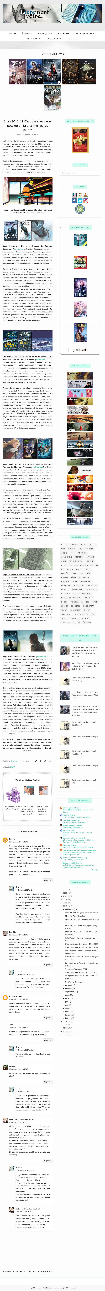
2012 (65, 1035)
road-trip (88, 598)
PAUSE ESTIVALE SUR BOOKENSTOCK (79, 847)
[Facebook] (41, 761)
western (85, 618)
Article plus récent (15, 1271)
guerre (64, 577)
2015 (65, 1025)
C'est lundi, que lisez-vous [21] (85, 765)
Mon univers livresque (72, 825)
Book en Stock (69, 845)
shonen (65, 606)
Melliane (13, 1066)
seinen (95, 602)
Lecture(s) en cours (80, 227)
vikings (75, 618)
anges (72, 553)
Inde (83, 545)
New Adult (73, 549)
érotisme (87, 622)
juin (67, 1002)
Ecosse (75, 545)
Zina (11, 1025)
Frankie (12, 932)
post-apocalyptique (71, 598)
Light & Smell (69, 815)
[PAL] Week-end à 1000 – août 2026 (76, 817)
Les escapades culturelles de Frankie (79, 850)
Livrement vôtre (41, 1288)
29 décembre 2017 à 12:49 (25, 1170)
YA (81, 549)
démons (94, 565)
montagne (85, 581)
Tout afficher (96, 870)
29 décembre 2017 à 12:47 (25, 1092)
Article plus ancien (40, 1271)
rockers (75, 602)
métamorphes (78, 590)
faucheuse (78, 573)
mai (67, 1005)
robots (64, 602)
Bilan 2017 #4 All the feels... (76, 916)
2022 (65, 890)
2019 (65, 899)
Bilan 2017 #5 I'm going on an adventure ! (82, 913)
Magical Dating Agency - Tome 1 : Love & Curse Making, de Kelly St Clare (85, 666)
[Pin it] (50, 761)
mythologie (80, 586)
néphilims (65, 594)
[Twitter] (36, 761)
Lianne (12, 839)
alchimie (89, 549)
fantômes (66, 573)
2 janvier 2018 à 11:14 (23, 1212)
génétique (75, 577)
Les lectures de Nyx (71, 820)
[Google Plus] (45, 761)
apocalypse (66, 557)
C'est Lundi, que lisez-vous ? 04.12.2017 (81, 972)
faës (88, 573)
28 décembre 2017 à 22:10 (18, 1122)
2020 (65, 896)
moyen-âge (66, 586)
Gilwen (19, 887)
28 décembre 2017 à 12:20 (18, 1069)
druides (84, 565)
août (67, 995)
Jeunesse (92, 545)
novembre (69, 985)
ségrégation (75, 610)
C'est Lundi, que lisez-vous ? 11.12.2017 (81, 947)
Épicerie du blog (71, 1288)
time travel (66, 614)
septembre (70, 992)
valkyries (90, 614)
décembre (69, 909)
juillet (67, 998)
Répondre (47, 880)
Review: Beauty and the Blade (74, 822)
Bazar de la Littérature (72, 863)
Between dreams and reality (75, 858)
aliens (64, 553)
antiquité (82, 553)
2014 (65, 1028)
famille (87, 569)
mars (67, 1012)
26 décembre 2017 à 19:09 (18, 935)
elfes (78, 569)
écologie (76, 622)
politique (87, 594)
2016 (65, 1021)
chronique (18, 249)
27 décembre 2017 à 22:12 (25, 1050)
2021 (65, 893)
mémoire (65, 590)
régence (85, 602)
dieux (63, 565)
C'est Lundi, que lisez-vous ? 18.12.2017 (81, 944)
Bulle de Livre (69, 830)
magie (74, 581)
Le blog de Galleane (72, 808)
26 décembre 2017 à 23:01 (18, 999)
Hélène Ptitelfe (15, 996)
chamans (90, 557)
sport (64, 610)
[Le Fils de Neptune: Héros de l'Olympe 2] (80, 268)
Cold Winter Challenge (74, 982)
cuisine (90, 561)
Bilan (12, 767)
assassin (79, 557)
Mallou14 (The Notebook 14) (21, 1119)
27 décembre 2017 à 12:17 (18, 1027)
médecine (92, 586)
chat (63, 561)
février (68, 1015)
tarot (87, 610)
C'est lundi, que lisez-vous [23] (85, 736)
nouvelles (92, 590)
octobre (68, 988)
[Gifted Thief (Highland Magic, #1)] (80, 296)
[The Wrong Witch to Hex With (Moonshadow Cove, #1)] (80, 246)
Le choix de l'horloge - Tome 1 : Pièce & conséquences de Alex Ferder (85, 695)
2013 (65, 1031)
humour (65, 581)
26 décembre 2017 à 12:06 (18, 842)
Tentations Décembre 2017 (76, 969)
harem (86, 577)
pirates (76, 594)
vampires (65, 618)
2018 (65, 903)
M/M (63, 549)
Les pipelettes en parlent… (75, 838)
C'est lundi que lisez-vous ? (73, 827)
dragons (73, 565)
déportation (67, 569)
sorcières (75, 606)
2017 (65, 906)
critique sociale (76, 561)
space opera (88, 606)
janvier (68, 1018)
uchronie (79, 614)
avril (67, 1008)
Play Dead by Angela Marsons (74, 860)
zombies (65, 622)
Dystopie (65, 545)
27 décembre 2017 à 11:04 (25, 890)
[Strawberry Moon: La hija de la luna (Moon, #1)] (80, 316)
